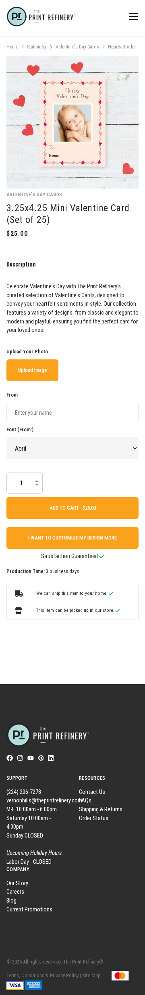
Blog (11, 900)
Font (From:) (19, 429)
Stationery (36, 47)
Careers (15, 891)
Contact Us (92, 792)
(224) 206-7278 (23, 792)
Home (12, 47)
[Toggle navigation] (132, 16)
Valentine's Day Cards (77, 47)
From (12, 395)
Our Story (17, 883)
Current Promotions (29, 909)
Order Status (93, 818)
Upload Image (32, 370)
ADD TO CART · (66, 508)
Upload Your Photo (27, 351)
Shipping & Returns (100, 809)
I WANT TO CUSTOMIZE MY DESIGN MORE (72, 538)
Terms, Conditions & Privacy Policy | (43, 975)
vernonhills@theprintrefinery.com (44, 800)
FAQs (85, 800)
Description (21, 264)
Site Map (91, 975)
